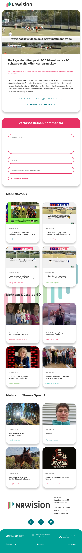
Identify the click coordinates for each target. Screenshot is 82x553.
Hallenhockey (52, 99)
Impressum (72, 544)
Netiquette (41, 544)
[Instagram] (41, 522)
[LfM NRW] (41, 536)
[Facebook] (31, 522)
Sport (26, 99)
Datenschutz (11, 544)
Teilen (34, 104)
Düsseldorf (35, 71)
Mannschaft (32, 99)
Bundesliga (59, 99)
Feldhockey (39, 99)
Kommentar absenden (19, 178)
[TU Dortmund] (67, 536)
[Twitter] (51, 522)
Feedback (48, 104)
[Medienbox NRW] (15, 536)
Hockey (21, 99)
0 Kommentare (12, 73)
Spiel (45, 99)
